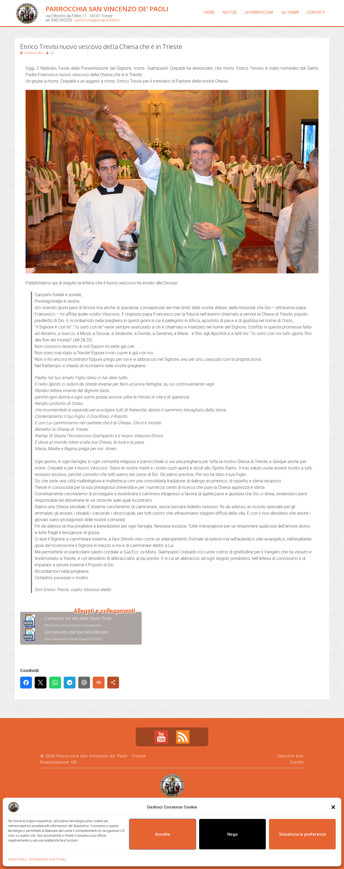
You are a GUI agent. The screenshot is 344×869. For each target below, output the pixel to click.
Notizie (230, 12)
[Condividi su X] (40, 682)
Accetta (162, 834)
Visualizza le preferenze (302, 834)
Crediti (297, 762)
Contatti (316, 12)
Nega (232, 834)
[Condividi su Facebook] (26, 682)
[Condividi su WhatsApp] (55, 682)
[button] (333, 807)
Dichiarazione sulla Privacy (47, 859)
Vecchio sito (291, 756)
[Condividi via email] (84, 682)
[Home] (28, 28)
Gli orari (290, 12)
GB (74, 762)
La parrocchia (259, 12)
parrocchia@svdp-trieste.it (97, 20)
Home (209, 12)
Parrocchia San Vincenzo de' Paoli (107, 9)
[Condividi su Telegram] (70, 682)
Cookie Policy (17, 859)
